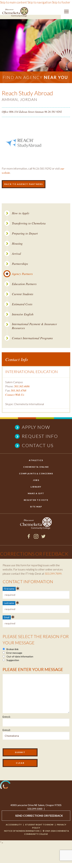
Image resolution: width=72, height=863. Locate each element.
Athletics (36, 460)
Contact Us (37, 445)
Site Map (36, 506)
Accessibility (14, 824)
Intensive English (22, 314)
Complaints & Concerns (36, 473)
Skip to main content (13, 2)
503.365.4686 (22, 386)
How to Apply (20, 213)
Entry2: (7, 729)
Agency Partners (22, 274)
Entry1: (7, 716)
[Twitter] (43, 537)
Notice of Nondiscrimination (21, 831)
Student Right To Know (39, 824)
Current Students (22, 294)
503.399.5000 (34, 808)
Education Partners (24, 284)
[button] (66, 12)
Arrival (16, 254)
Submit (20, 752)
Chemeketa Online (36, 467)
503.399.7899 (53, 573)
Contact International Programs (32, 338)
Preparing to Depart (25, 233)
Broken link (12, 649)
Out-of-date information (19, 656)
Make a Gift (36, 493)
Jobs (36, 480)
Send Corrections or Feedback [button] (39, 815)
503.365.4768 (18, 390)
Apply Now (36, 427)
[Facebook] (28, 537)
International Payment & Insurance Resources (34, 326)
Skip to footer (61, 2)
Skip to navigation (39, 2)
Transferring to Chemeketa (29, 223)
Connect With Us (14, 394)
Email (6, 617)
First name (9, 588)
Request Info (40, 436)
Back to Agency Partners (23, 184)
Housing (17, 243)
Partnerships (20, 264)
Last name (9, 603)
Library (36, 486)
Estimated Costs (22, 304)
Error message (14, 652)
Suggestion (12, 660)
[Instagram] (36, 537)
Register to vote (36, 500)
